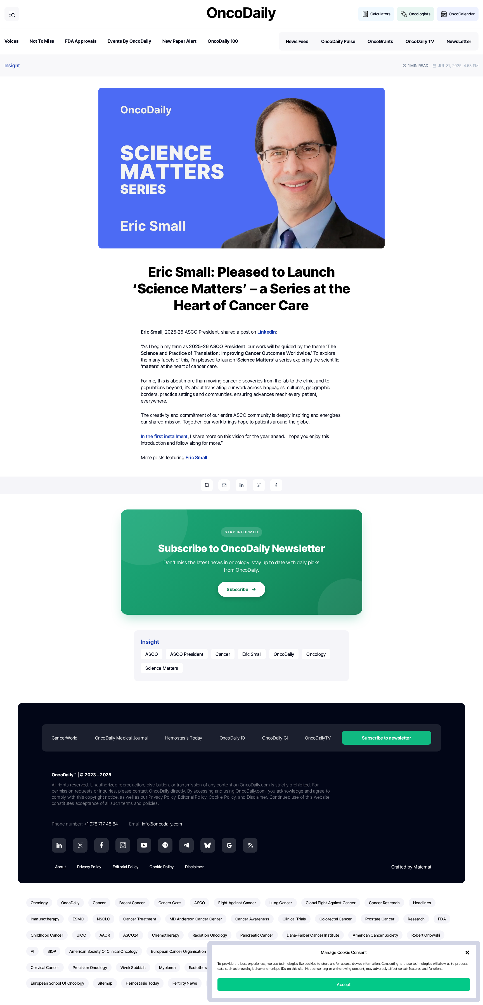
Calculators (380, 13)
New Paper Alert (179, 41)
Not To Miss (42, 41)
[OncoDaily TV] (144, 845)
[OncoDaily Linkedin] (59, 845)
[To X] (259, 485)
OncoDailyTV (318, 738)
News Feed (297, 41)
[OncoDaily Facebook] (101, 845)
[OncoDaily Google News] (229, 845)
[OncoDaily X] (80, 845)
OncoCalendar (462, 13)
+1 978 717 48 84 (101, 824)
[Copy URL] (207, 485)
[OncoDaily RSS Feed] (250, 845)
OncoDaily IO (232, 738)
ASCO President (186, 654)
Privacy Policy (89, 866)
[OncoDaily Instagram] (122, 845)
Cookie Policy (162, 866)
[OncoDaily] (241, 14)
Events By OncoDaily (129, 41)
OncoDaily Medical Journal (121, 738)
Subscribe (237, 589)
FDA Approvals (80, 41)
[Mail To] (224, 485)
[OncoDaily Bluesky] (207, 845)
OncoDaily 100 (223, 41)
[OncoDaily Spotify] (165, 845)
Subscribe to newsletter (386, 738)
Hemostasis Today (183, 738)
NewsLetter (459, 41)
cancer (223, 654)
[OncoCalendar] (444, 14)
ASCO (151, 654)
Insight (12, 65)
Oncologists (419, 13)
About (60, 866)
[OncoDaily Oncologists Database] (404, 14)
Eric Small (251, 654)
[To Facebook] (276, 485)
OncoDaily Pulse (338, 41)
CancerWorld (65, 738)
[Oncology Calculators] (365, 14)
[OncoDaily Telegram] (186, 845)
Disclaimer (194, 866)
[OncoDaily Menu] (11, 14)
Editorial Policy (126, 866)
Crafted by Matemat (411, 867)
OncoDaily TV (420, 41)
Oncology (316, 654)
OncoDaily (284, 654)
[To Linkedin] (241, 485)
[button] (467, 952)
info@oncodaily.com (162, 824)
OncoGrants (380, 41)
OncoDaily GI (275, 738)
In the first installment (164, 436)
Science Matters (161, 668)
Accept (344, 984)
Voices (11, 41)
